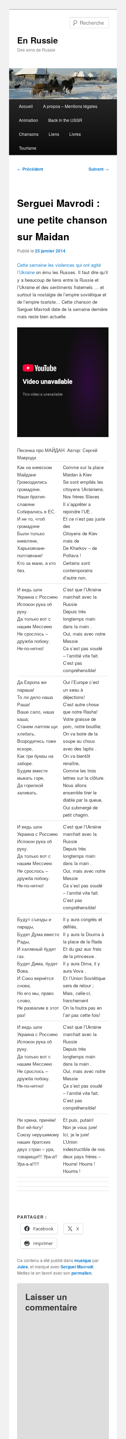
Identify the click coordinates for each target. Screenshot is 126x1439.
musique (82, 1260)
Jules (22, 1266)
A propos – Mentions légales (70, 106)
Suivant (99, 169)
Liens (54, 134)
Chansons (28, 134)
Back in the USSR (65, 120)
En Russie (37, 40)
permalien (81, 1273)
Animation (28, 120)
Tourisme (27, 148)
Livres (75, 134)
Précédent (30, 169)
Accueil (26, 106)
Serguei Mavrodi (77, 1266)
